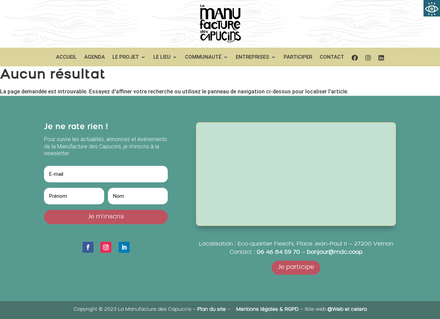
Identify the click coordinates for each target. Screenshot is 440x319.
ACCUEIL (66, 57)
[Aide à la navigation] (432, 8)
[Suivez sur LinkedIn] (124, 247)
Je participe (296, 267)
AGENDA (94, 57)
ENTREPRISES (252, 57)
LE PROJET (125, 57)
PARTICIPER (298, 57)
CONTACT (332, 57)
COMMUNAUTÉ (203, 57)
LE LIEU (161, 57)
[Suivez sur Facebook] (88, 247)
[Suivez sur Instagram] (105, 247)
